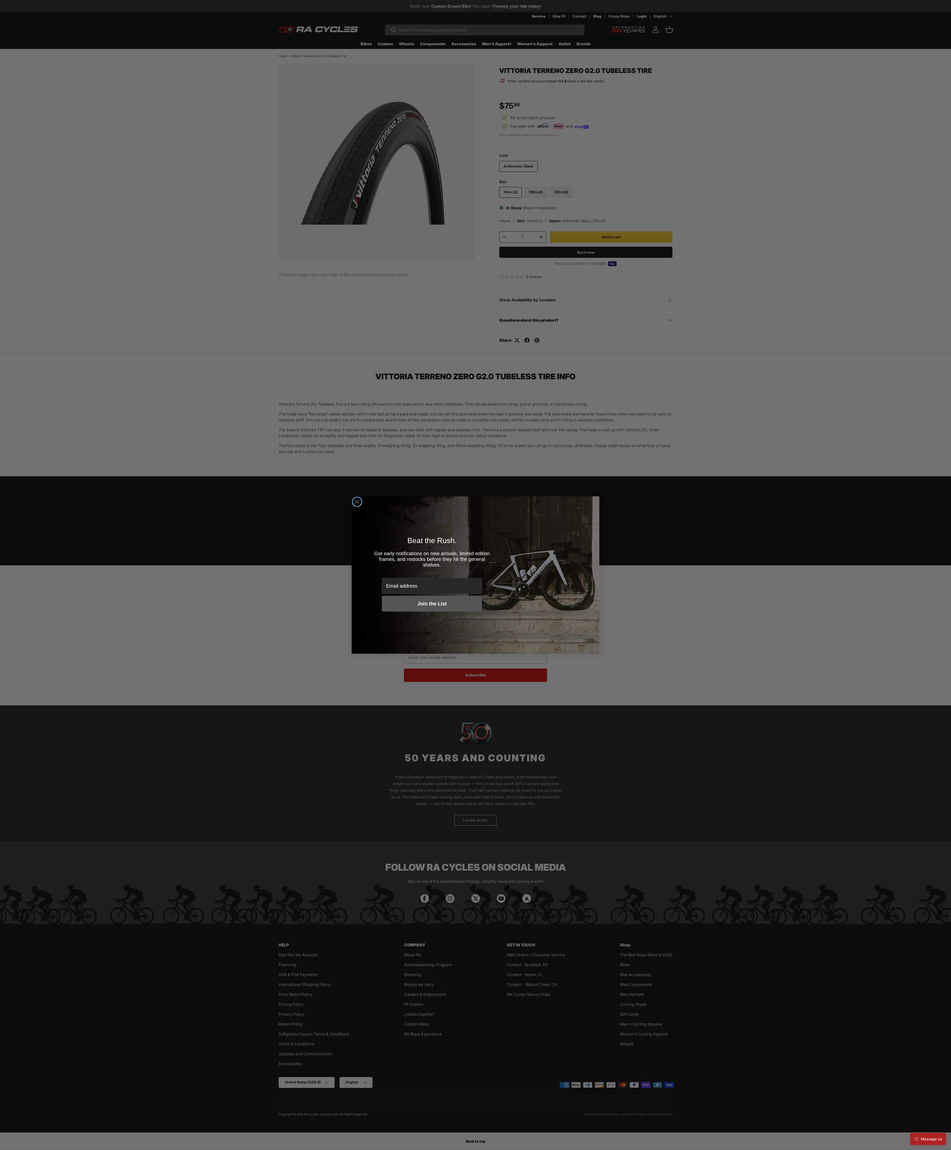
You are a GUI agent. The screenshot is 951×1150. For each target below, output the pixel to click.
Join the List (432, 603)
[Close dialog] (357, 501)
